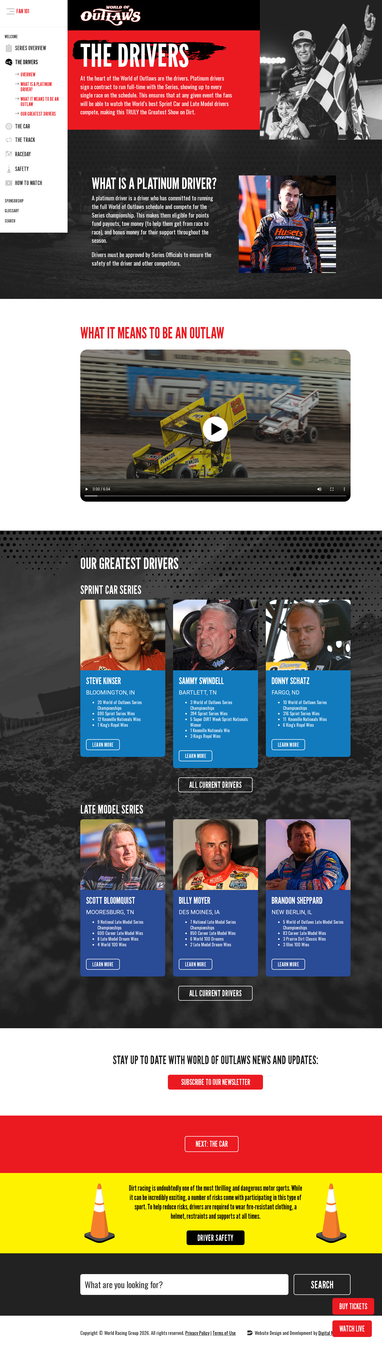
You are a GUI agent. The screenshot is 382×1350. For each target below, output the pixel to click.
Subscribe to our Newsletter (215, 1082)
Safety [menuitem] (22, 169)
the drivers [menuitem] (26, 62)
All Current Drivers (215, 785)
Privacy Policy (197, 1332)
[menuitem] (34, 37)
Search (322, 1284)
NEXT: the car (212, 1144)
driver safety (215, 1238)
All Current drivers (215, 993)
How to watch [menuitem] (28, 183)
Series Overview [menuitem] (30, 48)
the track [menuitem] (25, 139)
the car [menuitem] (22, 126)
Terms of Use (224, 1332)
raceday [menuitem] (23, 154)
